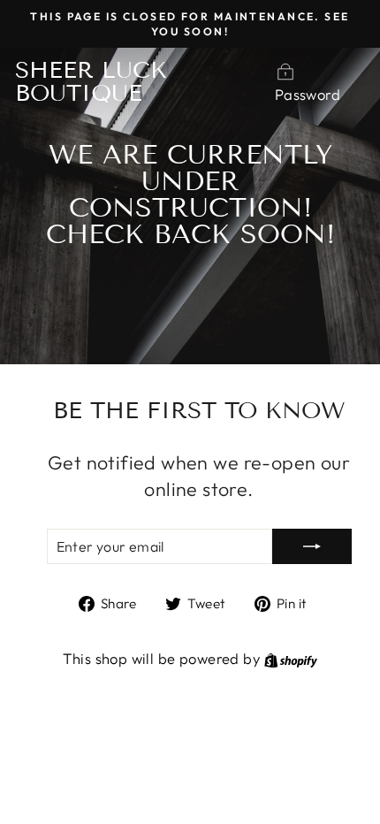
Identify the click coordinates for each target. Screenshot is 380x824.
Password (307, 94)
